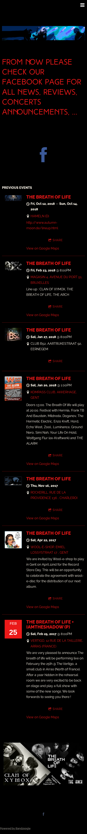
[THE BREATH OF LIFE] (13, 200)
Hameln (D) (40, 216)
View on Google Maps (42, 248)
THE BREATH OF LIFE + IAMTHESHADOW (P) (50, 624)
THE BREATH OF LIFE (48, 197)
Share (58, 240)
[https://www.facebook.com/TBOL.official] (43, 155)
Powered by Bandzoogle (15, 828)
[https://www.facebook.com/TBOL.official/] (43, 814)
